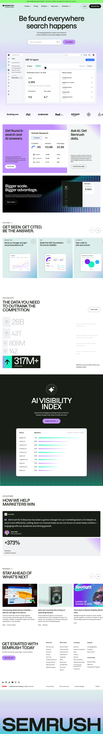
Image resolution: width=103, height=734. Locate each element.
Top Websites (63, 664)
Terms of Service (64, 686)
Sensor (62, 670)
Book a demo (11, 202)
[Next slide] (98, 230)
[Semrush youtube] (12, 682)
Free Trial (48, 657)
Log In (85, 6)
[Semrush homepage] (8, 6)
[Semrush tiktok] (9, 682)
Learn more (94, 309)
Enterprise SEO (64, 649)
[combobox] (43, 42)
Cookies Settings (79, 686)
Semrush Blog (91, 662)
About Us (76, 647)
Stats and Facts (50, 664)
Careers (76, 654)
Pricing (36, 6)
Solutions (44, 6)
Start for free (95, 6)
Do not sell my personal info (78, 665)
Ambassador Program (93, 667)
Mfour (61, 659)
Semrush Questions (79, 649)
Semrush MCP (64, 647)
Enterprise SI (63, 654)
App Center (63, 662)
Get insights (69, 42)
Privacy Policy (50, 686)
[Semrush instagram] (6, 682)
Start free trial (8, 658)
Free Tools (63, 667)
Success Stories (50, 662)
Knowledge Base (92, 647)
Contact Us (77, 669)
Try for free (10, 166)
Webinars (90, 664)
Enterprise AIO (64, 652)
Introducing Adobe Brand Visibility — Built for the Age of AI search (17, 611)
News (75, 652)
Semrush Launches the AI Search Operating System (51, 611)
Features (48, 649)
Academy (90, 649)
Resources (54, 6)
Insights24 (63, 657)
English (98, 686)
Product (26, 6)
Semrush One (50, 647)
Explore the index (50, 421)
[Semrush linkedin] (2, 682)
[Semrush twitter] (19, 682)
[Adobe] (4, 686)
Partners (76, 657)
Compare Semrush (51, 659)
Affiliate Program (51, 667)
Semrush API (91, 652)
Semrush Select (78, 659)
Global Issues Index (79, 662)
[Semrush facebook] (15, 682)
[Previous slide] (91, 230)
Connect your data (78, 166)
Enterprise (65, 6)
